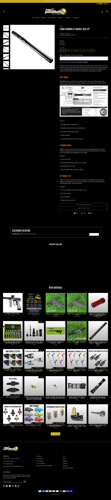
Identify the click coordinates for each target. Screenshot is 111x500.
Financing (68, 17)
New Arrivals (35, 17)
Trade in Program (40, 463)
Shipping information (84, 204)
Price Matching (39, 461)
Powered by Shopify (55, 494)
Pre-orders (38, 456)
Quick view (15, 272)
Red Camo (91, 50)
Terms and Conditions (68, 468)
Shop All (43, 17)
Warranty (65, 463)
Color (62, 47)
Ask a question (83, 208)
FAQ (64, 456)
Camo (84, 50)
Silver (68, 50)
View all (55, 433)
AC (62, 43)
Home (61, 26)
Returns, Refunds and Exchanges (44, 465)
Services (60, 17)
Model (62, 40)
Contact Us (76, 17)
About (64, 458)
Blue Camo (76, 50)
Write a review (94, 234)
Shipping (62, 35)
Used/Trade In (51, 17)
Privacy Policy (39, 458)
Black (62, 50)
